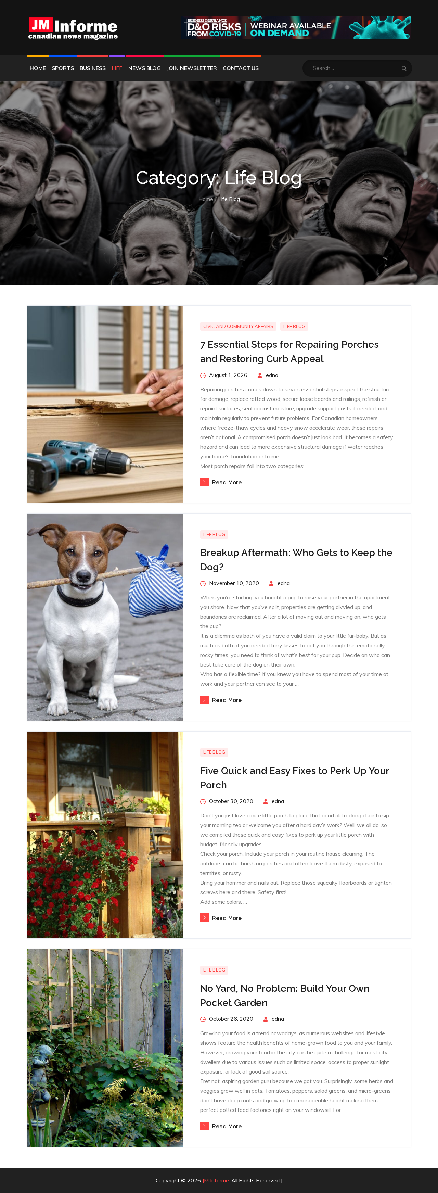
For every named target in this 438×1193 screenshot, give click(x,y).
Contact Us (241, 68)
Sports (63, 68)
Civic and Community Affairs (238, 326)
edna (272, 374)
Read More (227, 482)
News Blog (144, 68)
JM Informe (215, 1180)
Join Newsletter (192, 68)
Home (38, 68)
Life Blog (294, 326)
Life (117, 68)
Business (93, 68)
